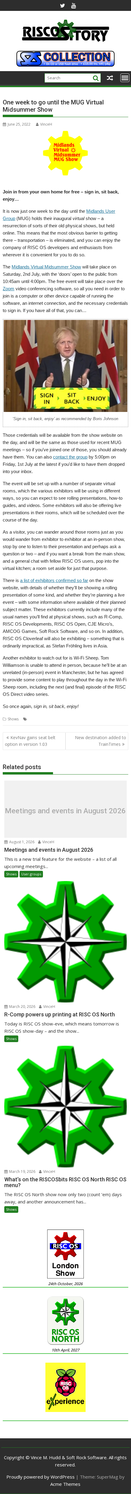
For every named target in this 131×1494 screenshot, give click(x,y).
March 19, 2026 (21, 1171)
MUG (74, 719)
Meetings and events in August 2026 (65, 811)
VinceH (46, 124)
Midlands (36, 719)
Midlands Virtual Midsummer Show (46, 266)
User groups (31, 874)
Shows (13, 719)
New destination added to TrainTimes (100, 741)
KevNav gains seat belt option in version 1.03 (30, 741)
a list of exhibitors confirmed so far (54, 580)
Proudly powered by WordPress (40, 1477)
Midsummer (57, 719)
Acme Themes (65, 1484)
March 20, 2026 (21, 1006)
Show (85, 719)
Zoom (8, 288)
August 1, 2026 (21, 841)
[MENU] (124, 78)
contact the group (70, 456)
